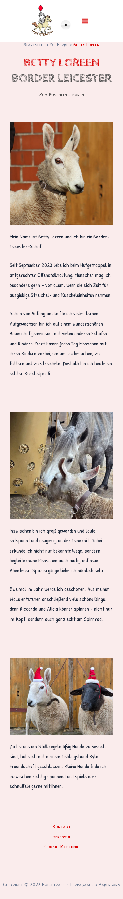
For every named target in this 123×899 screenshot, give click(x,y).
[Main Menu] (84, 20)
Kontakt (61, 826)
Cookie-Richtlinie (61, 846)
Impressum (62, 836)
